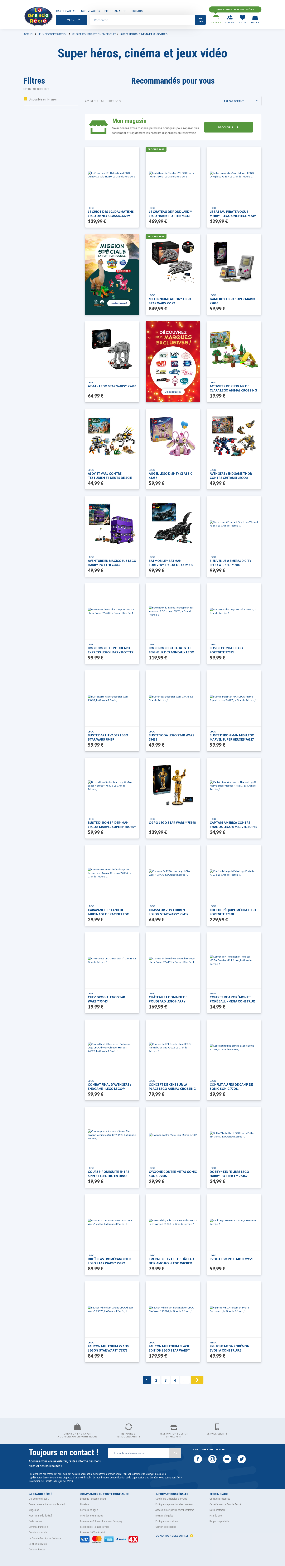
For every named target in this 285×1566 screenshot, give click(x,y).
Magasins (34, 1510)
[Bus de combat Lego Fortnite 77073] (234, 611)
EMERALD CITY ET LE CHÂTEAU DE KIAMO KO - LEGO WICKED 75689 (171, 1261)
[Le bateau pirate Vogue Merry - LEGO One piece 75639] (234, 174)
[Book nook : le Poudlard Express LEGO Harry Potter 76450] (112, 611)
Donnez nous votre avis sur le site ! (47, 1504)
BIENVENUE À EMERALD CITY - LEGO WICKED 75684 (231, 563)
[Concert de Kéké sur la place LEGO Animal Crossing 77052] (173, 1047)
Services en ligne (89, 1510)
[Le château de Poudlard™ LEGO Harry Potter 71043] (173, 174)
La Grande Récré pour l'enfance (45, 1538)
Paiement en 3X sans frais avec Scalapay (101, 1521)
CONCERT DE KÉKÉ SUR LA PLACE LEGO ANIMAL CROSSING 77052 (172, 1087)
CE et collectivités (38, 1543)
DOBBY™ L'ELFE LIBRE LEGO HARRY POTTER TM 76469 (229, 1174)
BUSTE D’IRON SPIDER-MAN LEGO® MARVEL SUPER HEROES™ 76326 (112, 825)
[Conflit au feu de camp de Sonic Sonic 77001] (234, 1047)
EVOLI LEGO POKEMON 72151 (231, 1259)
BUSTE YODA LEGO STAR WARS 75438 (171, 737)
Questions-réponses (219, 1498)
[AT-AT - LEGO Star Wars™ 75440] (112, 349)
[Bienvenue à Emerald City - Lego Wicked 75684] (234, 523)
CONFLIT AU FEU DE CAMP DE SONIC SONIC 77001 (231, 1086)
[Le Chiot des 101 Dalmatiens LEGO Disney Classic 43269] (112, 174)
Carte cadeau (66, 10)
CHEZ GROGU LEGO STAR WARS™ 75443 (106, 999)
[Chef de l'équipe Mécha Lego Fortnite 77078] (234, 872)
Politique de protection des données (174, 1504)
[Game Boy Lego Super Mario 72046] (234, 262)
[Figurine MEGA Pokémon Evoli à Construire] (234, 1309)
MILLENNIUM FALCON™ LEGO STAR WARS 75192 (170, 301)
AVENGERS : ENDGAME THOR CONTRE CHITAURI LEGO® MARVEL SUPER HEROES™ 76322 (233, 476)
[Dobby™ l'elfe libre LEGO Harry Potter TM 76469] (234, 1134)
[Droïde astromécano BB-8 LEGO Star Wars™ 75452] (112, 1222)
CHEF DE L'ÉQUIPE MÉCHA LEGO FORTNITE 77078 (233, 912)
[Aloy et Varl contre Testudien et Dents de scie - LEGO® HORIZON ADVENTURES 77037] (112, 436)
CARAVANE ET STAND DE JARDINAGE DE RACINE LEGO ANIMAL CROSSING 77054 (108, 912)
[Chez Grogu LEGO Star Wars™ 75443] (112, 960)
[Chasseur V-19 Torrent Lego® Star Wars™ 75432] (173, 872)
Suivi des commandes (91, 1515)
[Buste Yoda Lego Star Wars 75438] (173, 698)
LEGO (91, 208)
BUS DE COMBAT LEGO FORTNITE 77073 (226, 650)
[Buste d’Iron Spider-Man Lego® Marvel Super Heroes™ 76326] (112, 785)
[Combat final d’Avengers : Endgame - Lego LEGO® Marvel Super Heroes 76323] (112, 1047)
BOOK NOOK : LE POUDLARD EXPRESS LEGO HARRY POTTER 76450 (111, 650)
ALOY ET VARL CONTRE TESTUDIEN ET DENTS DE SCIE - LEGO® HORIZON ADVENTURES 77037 (111, 476)
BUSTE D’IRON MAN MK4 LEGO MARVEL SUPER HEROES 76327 (232, 737)
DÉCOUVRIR (226, 127)
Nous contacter (217, 1510)
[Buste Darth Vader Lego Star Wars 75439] (112, 698)
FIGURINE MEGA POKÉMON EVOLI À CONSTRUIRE (229, 1348)
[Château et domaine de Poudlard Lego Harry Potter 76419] (173, 960)
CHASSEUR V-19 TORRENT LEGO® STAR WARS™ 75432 (168, 912)
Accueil (29, 34)
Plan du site (215, 1515)
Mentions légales (164, 1515)
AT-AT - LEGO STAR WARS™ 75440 (112, 386)
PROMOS (137, 10)
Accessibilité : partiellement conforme (174, 1510)
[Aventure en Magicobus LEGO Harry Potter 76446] (112, 524)
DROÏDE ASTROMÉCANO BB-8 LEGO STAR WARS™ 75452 (109, 1261)
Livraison (85, 1504)
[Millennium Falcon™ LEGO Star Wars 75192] (173, 262)
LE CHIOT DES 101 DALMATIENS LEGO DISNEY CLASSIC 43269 (111, 214)
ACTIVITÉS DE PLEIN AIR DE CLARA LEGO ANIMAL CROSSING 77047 (233, 388)
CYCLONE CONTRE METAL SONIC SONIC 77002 (173, 1174)
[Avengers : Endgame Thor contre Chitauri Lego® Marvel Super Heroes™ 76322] (234, 436)
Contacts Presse (37, 1549)
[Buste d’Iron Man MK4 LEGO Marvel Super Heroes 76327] (234, 698)
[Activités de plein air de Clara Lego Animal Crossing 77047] (234, 349)
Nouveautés (90, 10)
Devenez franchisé (38, 1526)
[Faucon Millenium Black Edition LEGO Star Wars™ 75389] (173, 1309)
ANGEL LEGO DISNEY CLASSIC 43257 (170, 475)
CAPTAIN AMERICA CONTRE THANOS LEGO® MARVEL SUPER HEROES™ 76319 (233, 825)
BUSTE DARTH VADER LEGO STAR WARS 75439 (108, 737)
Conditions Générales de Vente (171, 1498)
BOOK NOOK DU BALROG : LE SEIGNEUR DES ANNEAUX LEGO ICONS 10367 (171, 650)
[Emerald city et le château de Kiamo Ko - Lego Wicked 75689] (173, 1222)
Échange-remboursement (93, 1498)
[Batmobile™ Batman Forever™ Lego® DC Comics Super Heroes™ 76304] (173, 524)
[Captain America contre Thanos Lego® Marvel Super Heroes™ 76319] (234, 785)
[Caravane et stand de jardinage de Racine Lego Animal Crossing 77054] (112, 873)
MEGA (213, 993)
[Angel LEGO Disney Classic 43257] (173, 436)
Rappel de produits (219, 1521)
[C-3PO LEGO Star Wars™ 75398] (173, 786)
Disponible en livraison (43, 99)
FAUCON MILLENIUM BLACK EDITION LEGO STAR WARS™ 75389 (169, 1348)
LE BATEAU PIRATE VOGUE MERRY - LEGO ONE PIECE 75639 (233, 214)
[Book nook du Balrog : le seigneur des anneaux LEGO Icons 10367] (173, 611)
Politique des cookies (166, 1521)
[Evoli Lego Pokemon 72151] (234, 1222)
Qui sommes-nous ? (39, 1498)
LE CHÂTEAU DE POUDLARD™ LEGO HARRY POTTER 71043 (170, 214)
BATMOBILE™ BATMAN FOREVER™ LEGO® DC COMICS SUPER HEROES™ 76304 (171, 563)
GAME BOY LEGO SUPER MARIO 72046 (232, 301)
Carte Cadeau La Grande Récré (225, 1504)
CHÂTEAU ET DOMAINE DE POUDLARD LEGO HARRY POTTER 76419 (168, 999)
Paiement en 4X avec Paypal (94, 1526)
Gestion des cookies (166, 1526)
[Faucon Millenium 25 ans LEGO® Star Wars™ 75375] (112, 1309)
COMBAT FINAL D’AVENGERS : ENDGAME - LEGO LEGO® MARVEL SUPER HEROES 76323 (110, 1087)
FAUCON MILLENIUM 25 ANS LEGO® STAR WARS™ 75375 (108, 1348)
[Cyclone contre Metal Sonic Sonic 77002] (173, 1135)
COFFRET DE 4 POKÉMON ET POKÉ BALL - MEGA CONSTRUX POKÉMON (232, 999)
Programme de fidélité (40, 1515)
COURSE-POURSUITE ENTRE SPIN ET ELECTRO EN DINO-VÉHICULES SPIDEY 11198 (108, 1174)
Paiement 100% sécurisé (92, 1532)
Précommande (115, 10)
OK (175, 1453)
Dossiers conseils (38, 1532)
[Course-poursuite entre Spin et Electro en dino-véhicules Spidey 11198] (112, 1134)
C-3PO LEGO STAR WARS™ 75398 (172, 822)
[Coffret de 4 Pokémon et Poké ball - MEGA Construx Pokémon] (234, 960)
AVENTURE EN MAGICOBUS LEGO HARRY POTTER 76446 (112, 563)
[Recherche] (200, 20)
